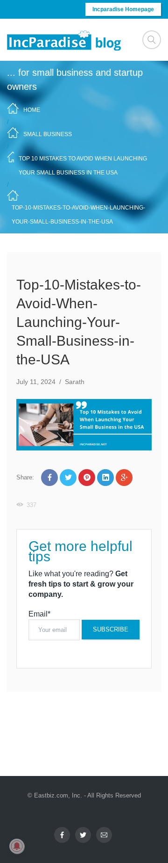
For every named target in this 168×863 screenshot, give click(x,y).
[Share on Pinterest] (86, 477)
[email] (104, 835)
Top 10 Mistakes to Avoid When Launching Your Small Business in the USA (83, 165)
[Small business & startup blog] (65, 40)
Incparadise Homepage (123, 9)
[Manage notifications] (16, 846)
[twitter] (83, 835)
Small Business (47, 134)
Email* (39, 614)
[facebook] (62, 835)
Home (31, 110)
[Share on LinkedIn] (105, 477)
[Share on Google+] (124, 477)
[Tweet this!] (68, 477)
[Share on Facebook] (49, 477)
